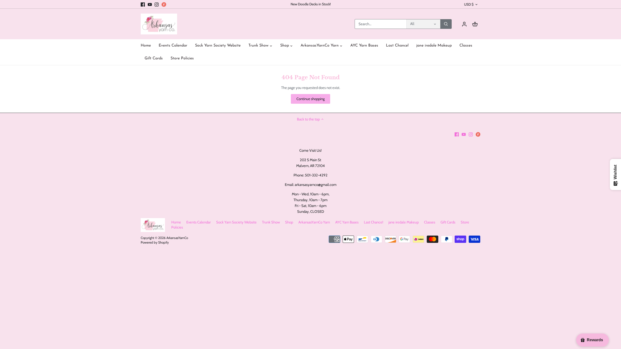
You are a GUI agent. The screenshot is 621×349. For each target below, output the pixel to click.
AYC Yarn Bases (347, 222)
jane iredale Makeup (403, 222)
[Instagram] (157, 4)
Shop (289, 222)
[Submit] (445, 24)
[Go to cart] (475, 24)
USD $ (469, 4)
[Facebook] (143, 4)
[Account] (464, 24)
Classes (429, 222)
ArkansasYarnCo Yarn (314, 222)
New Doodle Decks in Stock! (311, 4)
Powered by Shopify (155, 242)
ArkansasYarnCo (177, 238)
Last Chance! (373, 222)
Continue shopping (310, 99)
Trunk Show (271, 222)
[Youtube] (150, 4)
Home (176, 222)
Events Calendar (198, 222)
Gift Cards (448, 222)
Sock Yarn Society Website (236, 222)
